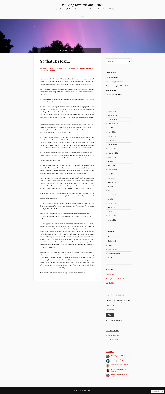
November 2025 (113, 115)
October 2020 (112, 149)
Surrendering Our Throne (114, 82)
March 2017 (112, 195)
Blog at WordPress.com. (82, 390)
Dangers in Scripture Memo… (118, 356)
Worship (110, 258)
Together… (114, 371)
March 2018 (112, 182)
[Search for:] (118, 61)
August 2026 (112, 111)
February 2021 (112, 136)
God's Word (75, 68)
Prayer (110, 245)
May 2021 (111, 128)
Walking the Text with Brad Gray (116, 279)
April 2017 (111, 191)
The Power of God (112, 77)
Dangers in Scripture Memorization (118, 86)
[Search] (128, 61)
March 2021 (112, 132)
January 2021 (112, 140)
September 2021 (113, 124)
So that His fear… (55, 61)
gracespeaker (115, 364)
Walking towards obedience (82, 5)
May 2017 (111, 186)
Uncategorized (112, 249)
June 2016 (111, 199)
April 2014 (111, 207)
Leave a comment (49, 70)
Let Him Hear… (111, 90)
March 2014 (112, 211)
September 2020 (113, 153)
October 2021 (112, 119)
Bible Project (110, 274)
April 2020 (111, 165)
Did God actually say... (113, 335)
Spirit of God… (115, 374)
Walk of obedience (87, 68)
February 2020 (112, 170)
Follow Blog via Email (115, 295)
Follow (110, 315)
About (82, 16)
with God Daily (110, 283)
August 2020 (112, 157)
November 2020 (113, 144)
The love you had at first (114, 94)
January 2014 (112, 220)
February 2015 (112, 203)
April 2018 (111, 178)
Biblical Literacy (113, 237)
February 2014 (112, 216)
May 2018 (111, 174)
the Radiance (124, 364)
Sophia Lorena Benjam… (117, 369)
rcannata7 (63, 68)
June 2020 (111, 161)
